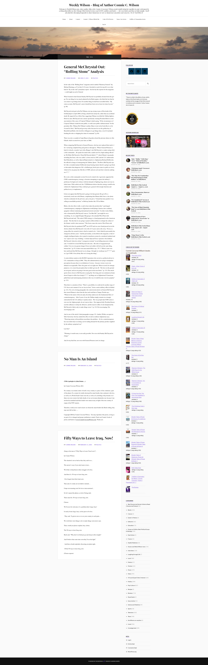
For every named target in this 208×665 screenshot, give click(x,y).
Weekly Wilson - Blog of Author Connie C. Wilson (104, 5)
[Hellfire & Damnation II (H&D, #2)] (129, 281)
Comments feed (132, 648)
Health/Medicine (132, 543)
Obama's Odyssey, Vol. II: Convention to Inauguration (138, 383)
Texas (129, 616)
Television (130, 612)
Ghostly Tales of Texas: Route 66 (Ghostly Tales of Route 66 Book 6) (138, 444)
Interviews (131, 550)
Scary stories (131, 601)
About (70, 19)
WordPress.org (132, 651)
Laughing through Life (138, 317)
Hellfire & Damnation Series (138, 19)
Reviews (130, 593)
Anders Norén (115, 661)
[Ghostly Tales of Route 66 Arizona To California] (128, 419)
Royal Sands (131, 597)
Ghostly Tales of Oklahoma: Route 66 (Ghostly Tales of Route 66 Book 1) (138, 458)
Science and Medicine (134, 605)
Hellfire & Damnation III (138, 328)
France (130, 539)
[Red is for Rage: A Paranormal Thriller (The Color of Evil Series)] (129, 294)
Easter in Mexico (132, 517)
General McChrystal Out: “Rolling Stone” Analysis (84, 69)
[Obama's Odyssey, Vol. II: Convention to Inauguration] (129, 383)
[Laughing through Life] (129, 319)
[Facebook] (131, 71)
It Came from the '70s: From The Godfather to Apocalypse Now (138, 395)
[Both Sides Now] (129, 470)
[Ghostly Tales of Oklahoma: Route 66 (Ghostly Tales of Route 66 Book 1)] (128, 457)
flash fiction (131, 535)
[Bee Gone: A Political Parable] (129, 308)
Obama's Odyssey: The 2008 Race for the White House (138, 370)
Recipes (130, 589)
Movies (130, 566)
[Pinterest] (138, 71)
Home (64, 19)
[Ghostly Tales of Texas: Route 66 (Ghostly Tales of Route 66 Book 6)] (128, 444)
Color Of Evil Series (108, 19)
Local (129, 558)
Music (129, 570)
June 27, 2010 (84, 78)
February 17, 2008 (86, 444)
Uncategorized (132, 628)
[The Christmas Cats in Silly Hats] (129, 408)
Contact (78, 19)
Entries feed (131, 644)
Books (129, 510)
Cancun (130, 514)
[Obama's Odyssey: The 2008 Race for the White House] (129, 370)
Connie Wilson (70, 78)
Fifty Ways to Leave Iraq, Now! (88, 438)
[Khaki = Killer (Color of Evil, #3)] (129, 268)
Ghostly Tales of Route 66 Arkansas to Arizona (138, 431)
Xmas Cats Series (121, 19)
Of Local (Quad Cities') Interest (136, 577)
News (129, 574)
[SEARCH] (147, 83)
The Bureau (135, 487)
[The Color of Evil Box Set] (128, 357)
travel (129, 624)
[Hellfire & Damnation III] (129, 330)
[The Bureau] (129, 489)
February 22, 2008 (86, 365)
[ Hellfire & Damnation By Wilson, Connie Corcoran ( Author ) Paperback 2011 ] (135, 479)
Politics (95, 78)
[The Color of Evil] (129, 257)
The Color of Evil (136, 255)
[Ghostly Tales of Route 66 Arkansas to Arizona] (129, 432)
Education (131, 525)
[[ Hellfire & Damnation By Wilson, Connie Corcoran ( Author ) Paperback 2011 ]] (129, 478)
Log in (129, 640)
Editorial (130, 521)
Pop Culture (131, 585)
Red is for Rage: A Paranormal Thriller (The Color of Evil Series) (137, 295)
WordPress (99, 661)
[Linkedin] (144, 71)
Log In (104, 24)
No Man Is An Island (80, 358)
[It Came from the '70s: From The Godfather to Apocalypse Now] (129, 395)
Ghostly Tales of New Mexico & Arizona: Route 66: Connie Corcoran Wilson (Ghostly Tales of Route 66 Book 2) (135, 343)
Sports (130, 608)
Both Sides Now (136, 468)
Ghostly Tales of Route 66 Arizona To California (138, 418)
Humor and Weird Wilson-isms (136, 546)
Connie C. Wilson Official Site (91, 19)
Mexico (130, 562)
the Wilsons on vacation (134, 620)
